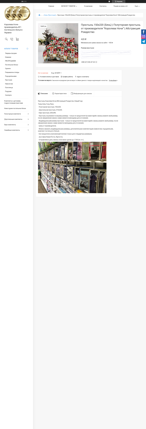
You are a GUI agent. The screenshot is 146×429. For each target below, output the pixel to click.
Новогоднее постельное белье (15, 108)
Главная (51, 6)
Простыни (8, 80)
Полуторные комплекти (12, 114)
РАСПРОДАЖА (10, 61)
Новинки (8, 57)
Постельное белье (11, 65)
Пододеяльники (10, 76)
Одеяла (8, 68)
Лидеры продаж (11, 53)
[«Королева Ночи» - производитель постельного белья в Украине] (16, 13)
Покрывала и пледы (12, 72)
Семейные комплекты (12, 130)
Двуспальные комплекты (13, 119)
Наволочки (9, 84)
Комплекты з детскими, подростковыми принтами (13, 102)
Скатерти (8, 95)
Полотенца (9, 87)
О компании (88, 6)
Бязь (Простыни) (50, 15)
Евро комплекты (10, 125)
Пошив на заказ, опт (121, 6)
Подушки (8, 91)
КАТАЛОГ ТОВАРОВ (11, 49)
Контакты (103, 6)
